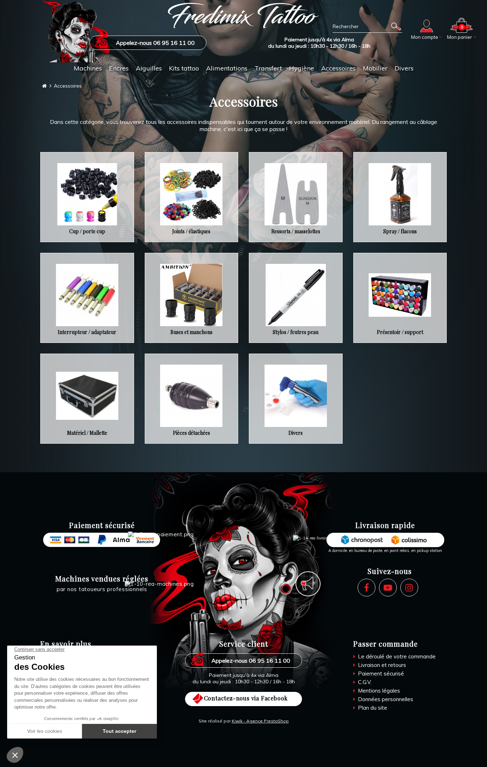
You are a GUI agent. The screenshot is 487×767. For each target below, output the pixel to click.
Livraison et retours (381, 665)
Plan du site (372, 707)
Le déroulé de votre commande (396, 656)
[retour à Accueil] (44, 86)
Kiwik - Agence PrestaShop (260, 721)
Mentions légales (378, 690)
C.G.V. (364, 682)
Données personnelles (385, 699)
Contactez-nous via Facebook (246, 698)
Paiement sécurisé (380, 673)
